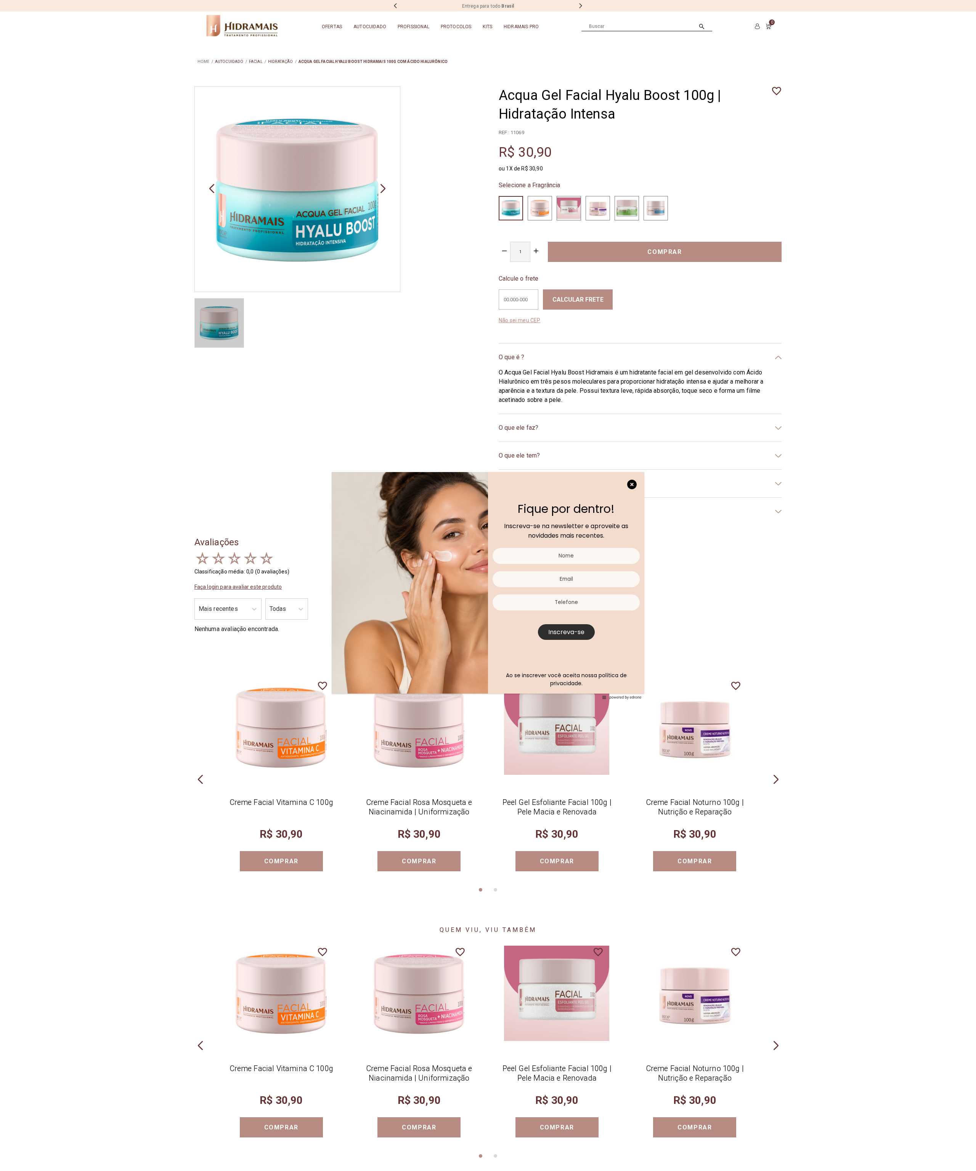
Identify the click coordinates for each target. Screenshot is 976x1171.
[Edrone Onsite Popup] (488, 585)
